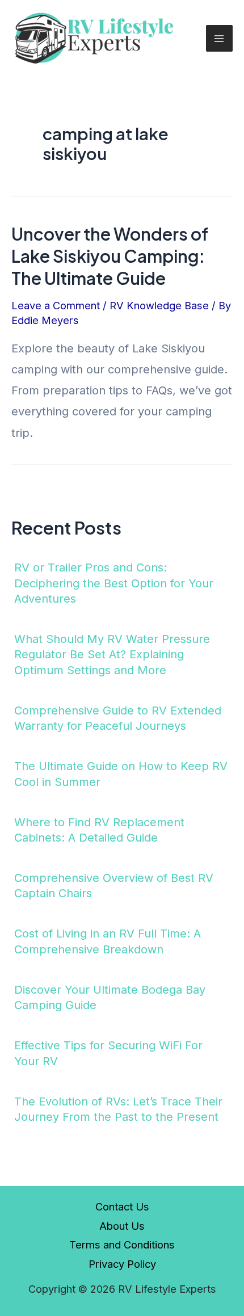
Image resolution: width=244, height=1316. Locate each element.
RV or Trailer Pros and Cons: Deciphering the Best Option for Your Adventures (113, 583)
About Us (122, 1226)
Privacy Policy (122, 1264)
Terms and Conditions (122, 1244)
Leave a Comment (55, 305)
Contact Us (122, 1206)
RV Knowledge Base (159, 305)
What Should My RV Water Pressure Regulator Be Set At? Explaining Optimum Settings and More (112, 654)
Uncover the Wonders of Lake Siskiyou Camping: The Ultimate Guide (109, 256)
